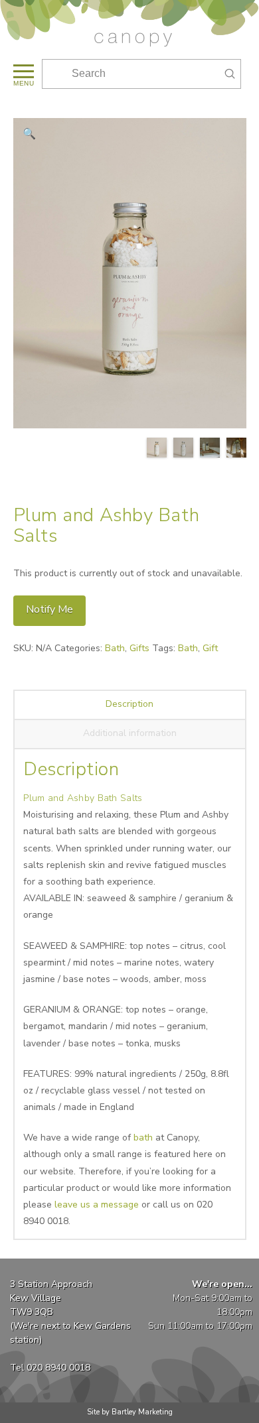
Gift (210, 648)
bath (143, 1137)
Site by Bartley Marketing (130, 1412)
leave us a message (96, 1204)
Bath (115, 648)
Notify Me (49, 609)
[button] (23, 74)
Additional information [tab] (130, 733)
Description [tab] (129, 704)
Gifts (139, 648)
